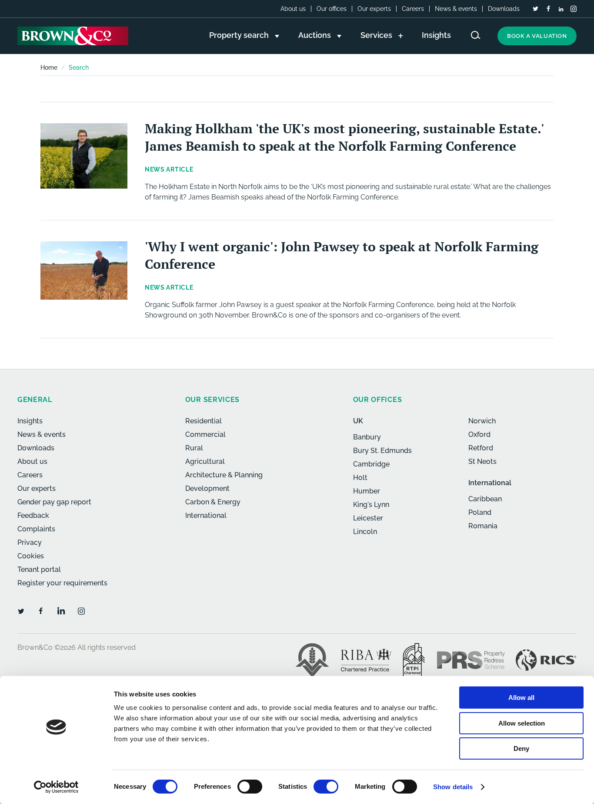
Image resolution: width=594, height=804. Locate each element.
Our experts (374, 8)
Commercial (205, 434)
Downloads (504, 8)
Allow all (521, 697)
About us (293, 8)
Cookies (30, 556)
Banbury (367, 437)
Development (207, 488)
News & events (456, 8)
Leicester (368, 518)
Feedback (33, 515)
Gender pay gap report (54, 502)
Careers (413, 8)
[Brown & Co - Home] (72, 36)
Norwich (482, 421)
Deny (521, 748)
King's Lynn (371, 504)
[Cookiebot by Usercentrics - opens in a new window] (56, 787)
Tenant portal (39, 569)
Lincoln (365, 531)
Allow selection (521, 723)
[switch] (249, 787)
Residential (203, 421)
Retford (480, 448)
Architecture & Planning (224, 475)
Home (48, 67)
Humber (366, 491)
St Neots (482, 461)
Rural (194, 448)
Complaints (36, 529)
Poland (479, 512)
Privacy (29, 542)
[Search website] (476, 35)
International (206, 515)
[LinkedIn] (561, 9)
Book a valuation (537, 36)
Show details (453, 786)
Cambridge (371, 464)
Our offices (332, 8)
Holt (360, 477)
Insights (30, 421)
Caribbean (485, 499)
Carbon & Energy (212, 502)
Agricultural (205, 461)
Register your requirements (62, 583)
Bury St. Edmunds (382, 450)
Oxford (479, 434)
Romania (482, 526)
